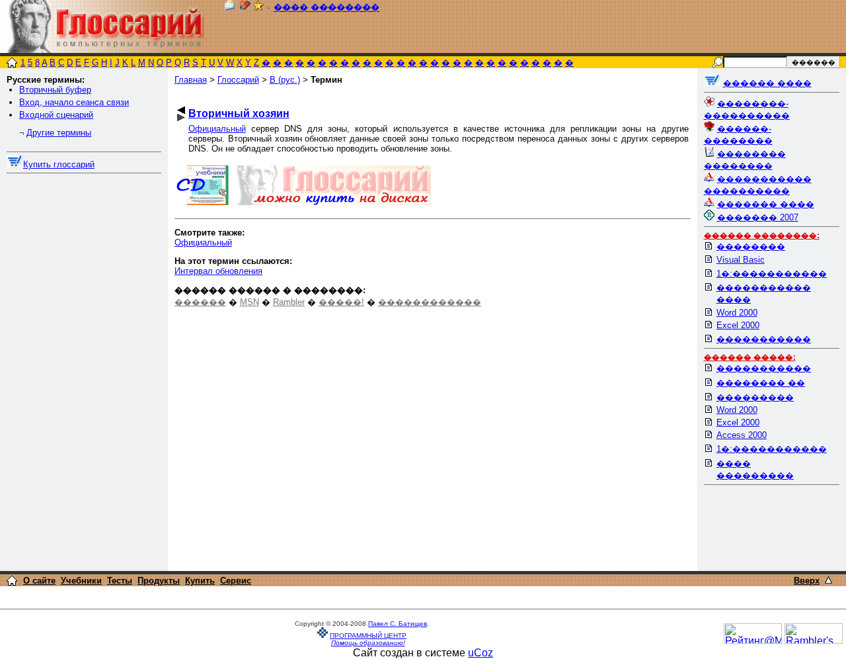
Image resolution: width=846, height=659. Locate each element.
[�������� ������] (229, 8)
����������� (763, 339)
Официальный (217, 129)
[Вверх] (828, 580)
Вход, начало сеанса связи (74, 102)
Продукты (158, 581)
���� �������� (326, 8)
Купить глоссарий (59, 164)
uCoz (480, 652)
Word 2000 (736, 313)
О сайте (39, 581)
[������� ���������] (245, 8)
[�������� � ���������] (258, 8)
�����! (341, 302)
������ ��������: (762, 236)
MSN (249, 302)
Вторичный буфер (55, 90)
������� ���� (765, 204)
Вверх (807, 581)
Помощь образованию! (368, 642)
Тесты (119, 581)
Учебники (81, 581)
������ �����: (750, 357)
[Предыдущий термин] (181, 110)
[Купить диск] (15, 164)
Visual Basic (740, 260)
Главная (190, 80)
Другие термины (58, 133)
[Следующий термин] (181, 117)
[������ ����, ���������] (712, 83)
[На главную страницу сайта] (12, 63)
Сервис (235, 581)
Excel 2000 (737, 325)
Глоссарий (238, 80)
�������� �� (760, 383)
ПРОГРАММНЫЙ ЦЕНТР (368, 635)
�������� (750, 246)
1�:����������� (771, 274)
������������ (429, 302)
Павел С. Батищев (397, 623)
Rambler (289, 302)
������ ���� (767, 83)
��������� (755, 397)
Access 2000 (741, 435)
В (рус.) (285, 80)
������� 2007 (757, 217)
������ (200, 302)
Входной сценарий (56, 115)
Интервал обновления (218, 271)
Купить (200, 581)
